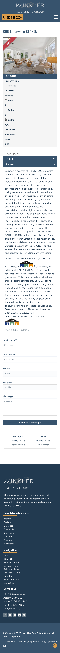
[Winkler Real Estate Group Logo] (30, 7)
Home (6, 555)
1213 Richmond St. (18, 441)
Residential (10, 85)
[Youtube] (10, 615)
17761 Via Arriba (44, 441)
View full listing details (17, 330)
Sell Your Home (11, 569)
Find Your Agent (11, 562)
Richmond (8, 543)
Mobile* (7, 382)
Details (10, 159)
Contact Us (8, 582)
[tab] (30, 153)
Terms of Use (24, 641)
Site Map (52, 641)
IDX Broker (39, 316)
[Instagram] (5, 615)
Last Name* (9, 354)
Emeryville (8, 529)
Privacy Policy (39, 641)
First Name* (10, 340)
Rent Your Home (11, 572)
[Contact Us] (4, 17)
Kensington (9, 532)
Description (12, 153)
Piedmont (8, 540)
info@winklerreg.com (14, 608)
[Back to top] (55, 645)
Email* (6, 368)
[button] (56, 17)
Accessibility (9, 641)
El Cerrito (8, 525)
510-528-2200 (14, 17)
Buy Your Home (11, 565)
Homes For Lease (12, 579)
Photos (10, 164)
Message (8, 396)
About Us (8, 559)
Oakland (7, 536)
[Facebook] (14, 615)
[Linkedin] (19, 615)
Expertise (8, 576)
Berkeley (9, 95)
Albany (7, 518)
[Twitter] (24, 615)
